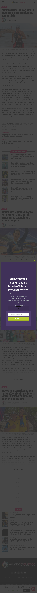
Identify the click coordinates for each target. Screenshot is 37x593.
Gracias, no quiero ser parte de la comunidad (18, 333)
